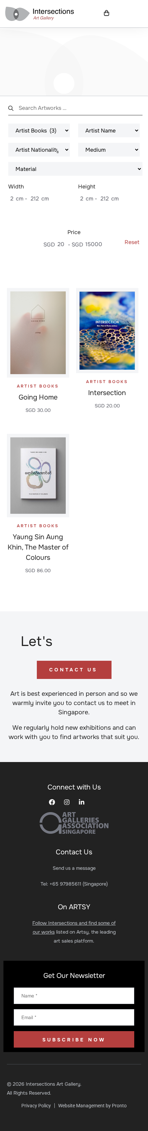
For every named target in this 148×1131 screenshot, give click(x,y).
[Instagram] (67, 802)
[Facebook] (52, 802)
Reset (132, 242)
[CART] (107, 13)
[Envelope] (96, 802)
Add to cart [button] (38, 424)
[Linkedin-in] (81, 802)
